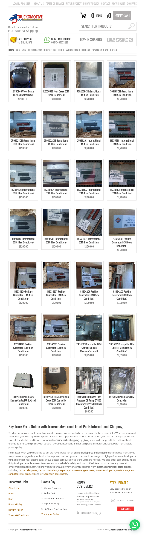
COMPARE (132, 3)
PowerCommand (100, 49)
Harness (86, 49)
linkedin (126, 40)
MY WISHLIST (118, 3)
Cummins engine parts (81, 470)
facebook (109, 40)
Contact (105, 3)
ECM (18, 49)
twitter (118, 40)
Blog (10, 499)
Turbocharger (35, 49)
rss (113, 40)
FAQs (11, 493)
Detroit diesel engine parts (53, 470)
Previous (97, 513)
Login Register (21, 3)
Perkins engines (125, 470)
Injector (47, 49)
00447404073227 (59, 42)
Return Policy (74, 3)
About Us (39, 3)
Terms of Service (55, 3)
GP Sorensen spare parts (53, 473)
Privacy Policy (91, 3)
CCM (24, 49)
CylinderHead (73, 49)
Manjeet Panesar (88, 513)
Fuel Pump (58, 49)
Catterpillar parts (28, 470)
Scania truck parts (105, 470)
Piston (113, 49)
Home (11, 49)
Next (99, 513)
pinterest (131, 40)
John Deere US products (21, 473)
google (122, 40)
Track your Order (50, 514)
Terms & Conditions (19, 515)
